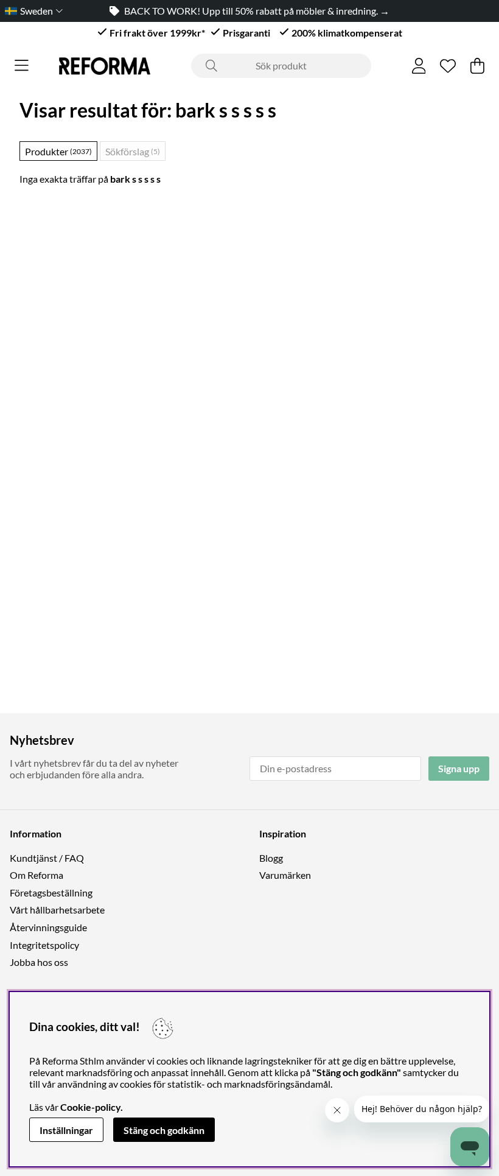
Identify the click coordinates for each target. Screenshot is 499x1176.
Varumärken (285, 875)
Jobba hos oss (39, 962)
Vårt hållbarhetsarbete (57, 909)
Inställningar (66, 1130)
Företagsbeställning (51, 892)
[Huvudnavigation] (21, 66)
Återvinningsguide (48, 927)
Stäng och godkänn (164, 1130)
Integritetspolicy (44, 945)
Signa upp (459, 768)
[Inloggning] (419, 66)
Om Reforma (36, 875)
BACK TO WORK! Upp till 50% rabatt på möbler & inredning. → (256, 10)
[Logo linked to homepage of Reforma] (104, 66)
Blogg (271, 858)
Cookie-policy (90, 1107)
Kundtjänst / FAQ (47, 858)
